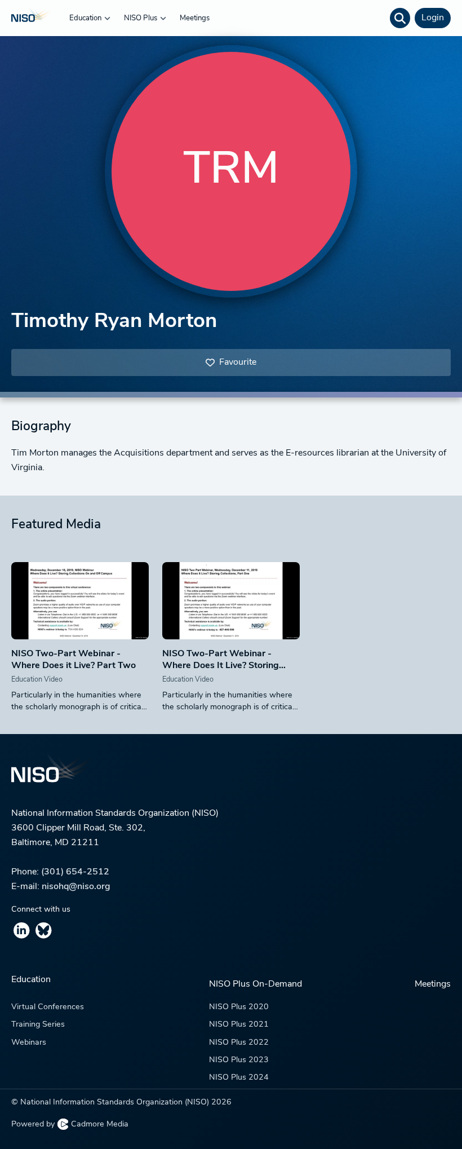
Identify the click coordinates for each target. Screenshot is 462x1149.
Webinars (28, 1042)
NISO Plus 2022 (239, 1042)
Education (86, 18)
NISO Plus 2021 (239, 1024)
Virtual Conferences (47, 1007)
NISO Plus (141, 18)
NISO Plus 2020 (239, 1007)
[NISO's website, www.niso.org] (231, 774)
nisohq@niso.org (76, 886)
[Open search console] (400, 18)
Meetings (195, 18)
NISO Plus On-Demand (255, 984)
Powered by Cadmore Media (69, 1124)
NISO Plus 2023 (239, 1060)
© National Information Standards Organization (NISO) (121, 1102)
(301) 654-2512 (75, 872)
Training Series (38, 1024)
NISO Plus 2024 (239, 1077)
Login (432, 18)
